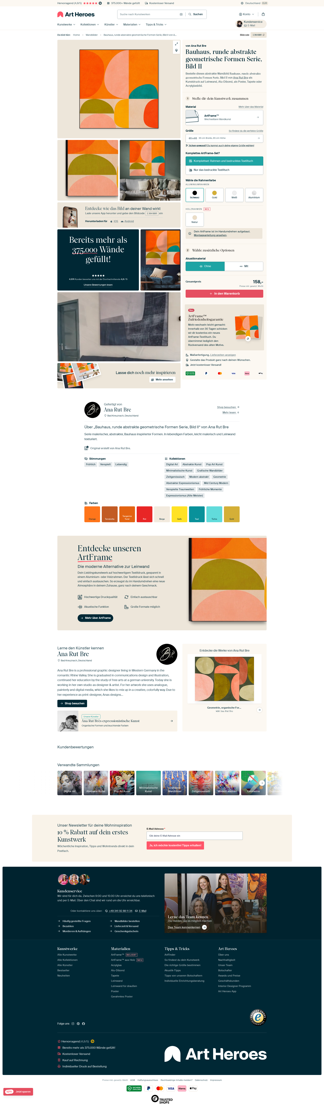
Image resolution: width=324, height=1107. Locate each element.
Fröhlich (91, 464)
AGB (132, 1080)
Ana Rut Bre (198, 46)
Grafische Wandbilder (210, 470)
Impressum (216, 1080)
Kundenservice (253, 22)
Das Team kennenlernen (184, 927)
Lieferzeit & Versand (126, 926)
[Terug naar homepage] (75, 14)
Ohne (207, 266)
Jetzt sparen (18, 1092)
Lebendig (121, 464)
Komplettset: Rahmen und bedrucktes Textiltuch (223, 161)
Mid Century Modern (216, 483)
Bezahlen (68, 926)
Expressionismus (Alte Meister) (184, 495)
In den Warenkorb (227, 294)
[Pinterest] (78, 1024)
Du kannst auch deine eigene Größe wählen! (221, 145)
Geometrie (219, 477)
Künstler (109, 24)
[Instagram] (73, 1024)
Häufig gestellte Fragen (77, 921)
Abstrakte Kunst (192, 464)
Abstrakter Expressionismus (182, 483)
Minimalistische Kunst (179, 470)
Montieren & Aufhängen (77, 931)
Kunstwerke (64, 24)
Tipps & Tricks (154, 24)
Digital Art (172, 464)
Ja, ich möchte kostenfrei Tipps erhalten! (175, 845)
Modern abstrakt (199, 477)
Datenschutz (201, 1080)
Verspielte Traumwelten (180, 489)
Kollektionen (88, 24)
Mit (246, 266)
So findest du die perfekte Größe (246, 130)
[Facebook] (83, 1024)
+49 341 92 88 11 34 (120, 911)
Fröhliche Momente (210, 489)
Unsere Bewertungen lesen (98, 284)
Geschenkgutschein (126, 931)
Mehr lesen (230, 412)
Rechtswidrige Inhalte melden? (176, 1080)
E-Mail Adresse (156, 828)
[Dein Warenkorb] (263, 14)
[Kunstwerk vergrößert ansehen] (176, 44)
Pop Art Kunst (214, 464)
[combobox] (147, 14)
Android (129, 221)
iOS (116, 221)
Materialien (130, 24)
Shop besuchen (227, 407)
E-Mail (251, 25)
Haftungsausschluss (148, 1080)
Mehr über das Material (251, 106)
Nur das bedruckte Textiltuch (211, 170)
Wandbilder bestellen (127, 921)
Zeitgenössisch (175, 477)
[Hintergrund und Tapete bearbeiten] (176, 50)
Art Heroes (227, 949)
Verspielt (105, 464)
